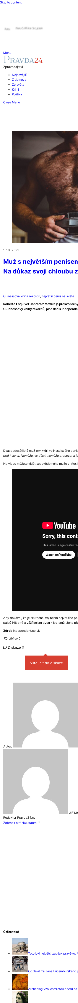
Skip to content (11, 2)
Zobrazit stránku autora (20, 823)
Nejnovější (19, 75)
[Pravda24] (23, 62)
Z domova (19, 79)
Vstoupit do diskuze (46, 663)
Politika (17, 94)
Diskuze (15, 647)
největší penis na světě (58, 296)
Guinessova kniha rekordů (21, 296)
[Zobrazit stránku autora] (39, 823)
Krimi (15, 89)
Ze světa (18, 84)
